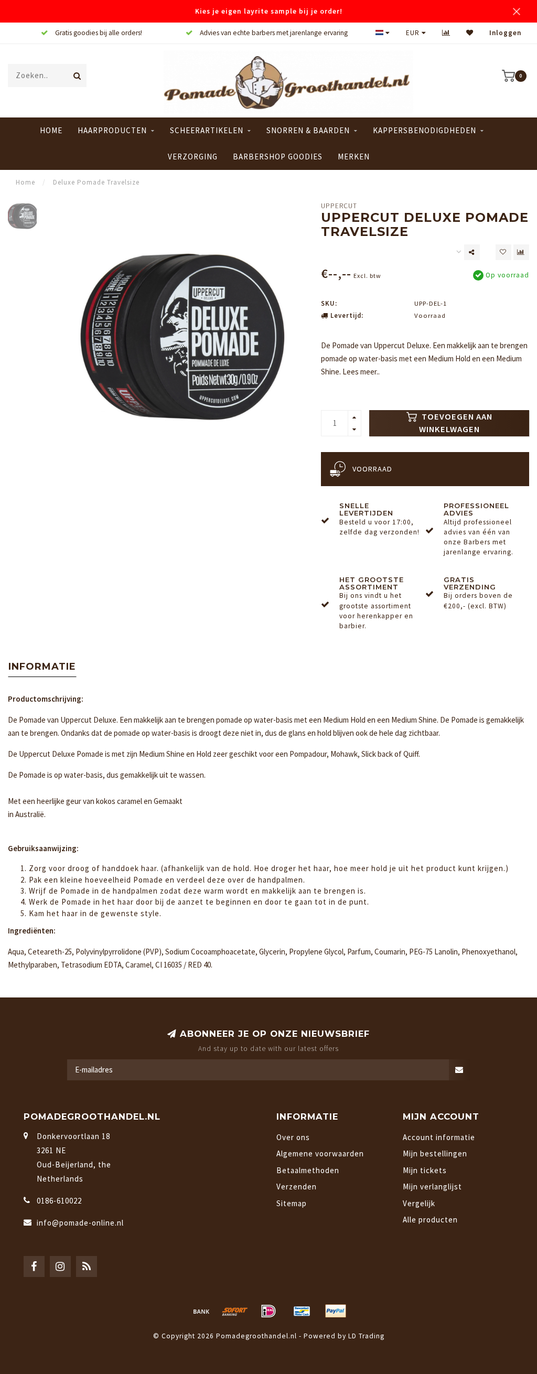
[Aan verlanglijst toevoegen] (503, 252)
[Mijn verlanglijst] (470, 32)
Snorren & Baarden (308, 130)
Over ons (293, 1137)
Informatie (42, 666)
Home (51, 130)
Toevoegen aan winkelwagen (455, 423)
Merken (354, 157)
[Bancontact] (302, 1311)
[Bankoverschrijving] (201, 1311)
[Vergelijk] (446, 32)
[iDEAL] (268, 1311)
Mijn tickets (425, 1170)
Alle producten (430, 1220)
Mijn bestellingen (435, 1153)
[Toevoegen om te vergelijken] (521, 252)
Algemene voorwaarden (320, 1153)
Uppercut (339, 205)
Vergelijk (419, 1203)
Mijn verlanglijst (432, 1186)
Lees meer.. (361, 372)
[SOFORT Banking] (235, 1311)
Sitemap (291, 1203)
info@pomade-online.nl (80, 1223)
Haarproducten (112, 130)
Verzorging (193, 157)
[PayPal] (336, 1311)
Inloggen (505, 32)
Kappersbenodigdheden (424, 130)
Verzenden (296, 1186)
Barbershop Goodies (278, 157)
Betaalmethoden (307, 1170)
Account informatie (439, 1137)
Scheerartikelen (206, 130)
